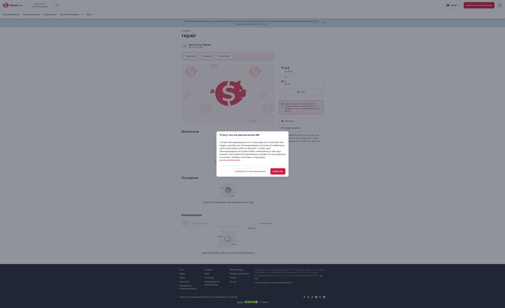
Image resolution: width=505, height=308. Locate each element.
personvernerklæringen (230, 160)
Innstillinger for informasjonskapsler (250, 171)
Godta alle (278, 171)
